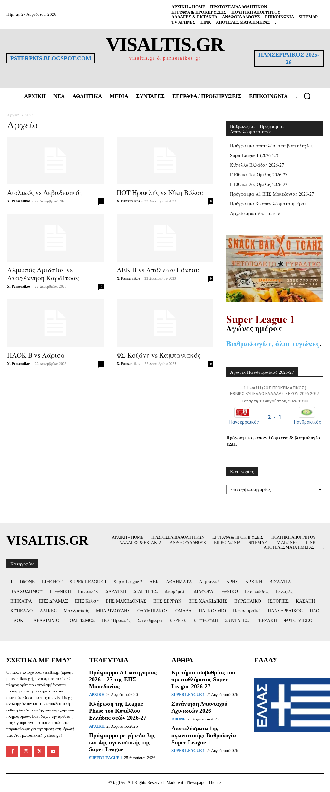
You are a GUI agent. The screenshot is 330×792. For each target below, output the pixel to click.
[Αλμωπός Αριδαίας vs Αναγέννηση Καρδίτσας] (55, 238)
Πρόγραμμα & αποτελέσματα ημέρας (268, 203)
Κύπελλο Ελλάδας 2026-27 (257, 165)
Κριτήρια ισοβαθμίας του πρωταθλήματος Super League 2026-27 (203, 679)
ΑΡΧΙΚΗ (96, 694)
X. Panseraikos (18, 201)
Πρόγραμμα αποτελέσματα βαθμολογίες (271, 145)
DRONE (178, 719)
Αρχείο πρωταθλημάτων (255, 213)
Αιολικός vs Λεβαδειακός (44, 192)
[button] (307, 96)
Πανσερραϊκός (244, 422)
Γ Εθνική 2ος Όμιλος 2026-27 (258, 184)
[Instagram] (26, 751)
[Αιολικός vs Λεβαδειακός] (55, 160)
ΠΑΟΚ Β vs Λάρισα (36, 355)
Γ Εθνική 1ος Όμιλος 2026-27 (258, 174)
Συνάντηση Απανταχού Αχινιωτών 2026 (199, 707)
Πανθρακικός (307, 422)
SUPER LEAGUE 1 (105, 757)
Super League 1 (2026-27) (254, 155)
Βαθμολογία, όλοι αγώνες (273, 343)
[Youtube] (53, 751)
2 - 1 (274, 417)
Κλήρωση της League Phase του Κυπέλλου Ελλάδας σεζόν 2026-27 (117, 710)
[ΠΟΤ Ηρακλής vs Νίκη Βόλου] (165, 160)
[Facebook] (12, 751)
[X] (39, 751)
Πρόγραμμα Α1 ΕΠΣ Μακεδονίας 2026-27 (272, 194)
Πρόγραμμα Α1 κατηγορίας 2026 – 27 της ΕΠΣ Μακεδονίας (123, 679)
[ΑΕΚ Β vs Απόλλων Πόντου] (165, 238)
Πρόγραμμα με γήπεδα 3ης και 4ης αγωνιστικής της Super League (122, 742)
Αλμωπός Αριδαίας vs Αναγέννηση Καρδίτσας (43, 273)
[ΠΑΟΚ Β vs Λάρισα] (55, 323)
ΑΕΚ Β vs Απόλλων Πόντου (158, 269)
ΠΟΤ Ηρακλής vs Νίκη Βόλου (160, 192)
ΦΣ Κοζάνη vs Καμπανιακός (158, 355)
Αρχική (13, 114)
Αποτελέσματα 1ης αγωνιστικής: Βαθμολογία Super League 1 (203, 735)
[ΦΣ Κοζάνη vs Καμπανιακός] (165, 323)
